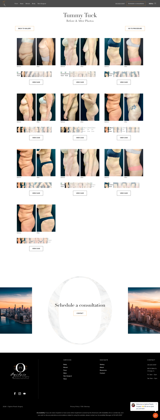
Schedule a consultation (136, 4)
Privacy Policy (74, 406)
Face (16, 4)
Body (33, 4)
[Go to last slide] (19, 54)
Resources (103, 370)
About (102, 367)
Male (65, 373)
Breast (28, 4)
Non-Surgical (42, 4)
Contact (80, 313)
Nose (21, 4)
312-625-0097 (120, 4)
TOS (81, 406)
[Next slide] (53, 54)
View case (36, 82)
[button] (21, 74)
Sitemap (87, 406)
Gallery (102, 364)
